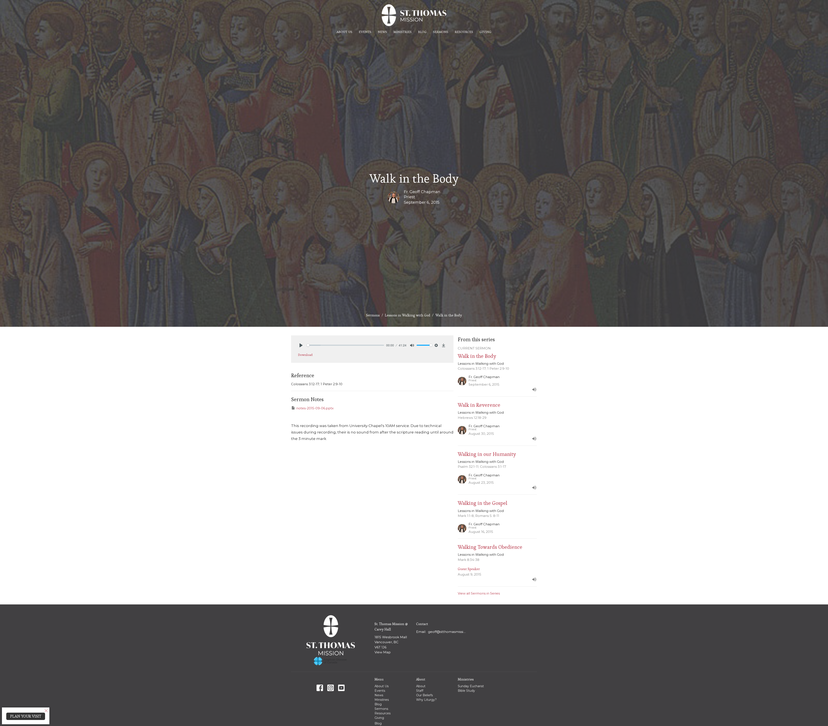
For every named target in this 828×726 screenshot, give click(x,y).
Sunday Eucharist (471, 686)
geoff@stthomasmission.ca (447, 632)
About (420, 686)
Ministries (403, 32)
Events (365, 32)
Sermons (440, 32)
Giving (485, 32)
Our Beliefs (424, 695)
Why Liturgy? (426, 700)
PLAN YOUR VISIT (25, 716)
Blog (422, 32)
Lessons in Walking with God (407, 315)
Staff (419, 691)
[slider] (345, 345)
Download (305, 355)
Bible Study (466, 691)
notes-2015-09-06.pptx (315, 408)
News (382, 32)
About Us (344, 32)
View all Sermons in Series (479, 593)
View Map (383, 652)
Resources (464, 32)
